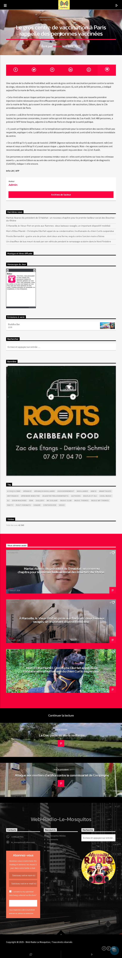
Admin (57, 46)
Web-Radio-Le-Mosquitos (61, 819)
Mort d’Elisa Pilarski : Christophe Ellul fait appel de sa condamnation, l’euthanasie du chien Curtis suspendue (60, 231)
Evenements (52, 839)
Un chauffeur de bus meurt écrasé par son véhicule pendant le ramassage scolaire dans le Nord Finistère (58, 241)
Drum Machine (19, 500)
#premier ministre (30, 496)
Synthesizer (49, 505)
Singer (37, 505)
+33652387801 (17, 836)
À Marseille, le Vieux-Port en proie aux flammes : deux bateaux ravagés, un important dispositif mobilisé (58, 225)
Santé (79, 20)
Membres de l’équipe (56, 850)
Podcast (50, 843)
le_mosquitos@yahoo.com (23, 842)
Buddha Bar (14, 324)
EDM (31, 500)
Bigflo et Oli (90, 496)
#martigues (105, 491)
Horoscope (32, 307)
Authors (76, 496)
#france (27, 491)
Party (10, 505)
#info (93, 491)
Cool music (106, 496)
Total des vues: (12, 525)
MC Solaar (52, 500)
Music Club (66, 500)
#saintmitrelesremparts (55, 496)
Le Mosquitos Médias (56, 835)
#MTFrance (12, 496)
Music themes (82, 500)
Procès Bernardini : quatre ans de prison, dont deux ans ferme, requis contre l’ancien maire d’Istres (55, 236)
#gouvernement (66, 491)
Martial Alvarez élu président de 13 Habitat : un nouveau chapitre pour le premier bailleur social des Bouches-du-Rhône (60, 219)
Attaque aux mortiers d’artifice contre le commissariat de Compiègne (62, 775)
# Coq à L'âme (14, 491)
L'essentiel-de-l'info (63, 20)
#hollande (82, 491)
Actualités (45, 20)
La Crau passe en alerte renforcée (62, 735)
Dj (8, 500)
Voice (62, 505)
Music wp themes (100, 500)
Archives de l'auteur (61, 194)
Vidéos (50, 847)
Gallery (40, 500)
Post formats (23, 505)
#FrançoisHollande (44, 491)
